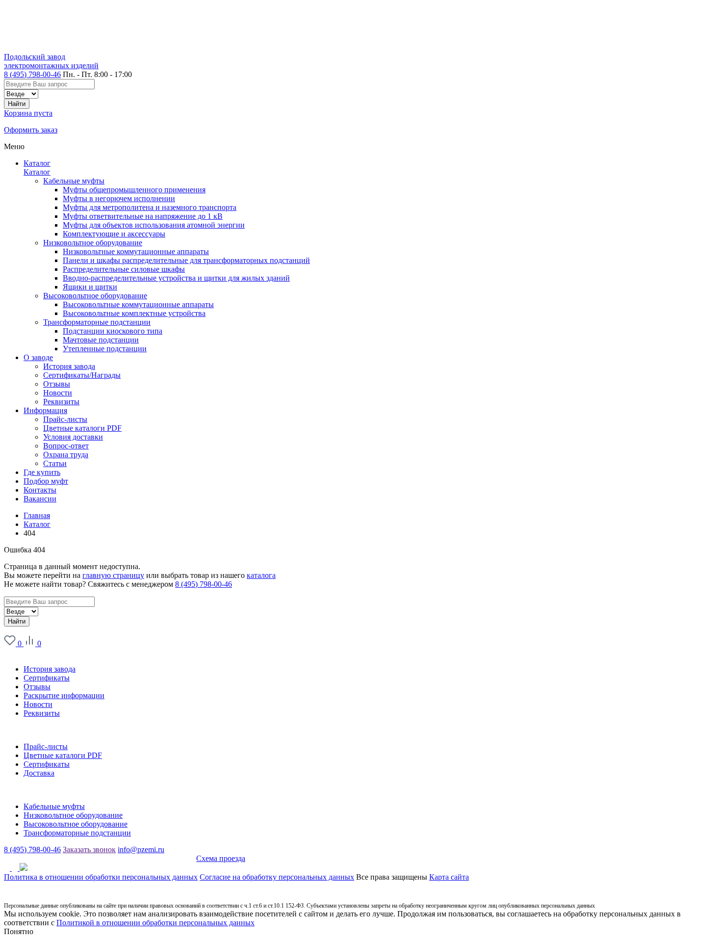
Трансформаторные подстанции (97, 322)
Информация (26, 730)
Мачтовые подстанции (101, 340)
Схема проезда (220, 858)
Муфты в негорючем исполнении (119, 198)
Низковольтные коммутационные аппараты (136, 251)
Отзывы (37, 686)
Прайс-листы (46, 746)
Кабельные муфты (73, 181)
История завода (50, 669)
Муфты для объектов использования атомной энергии (154, 225)
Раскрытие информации (64, 695)
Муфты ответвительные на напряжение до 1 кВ (143, 216)
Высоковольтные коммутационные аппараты (138, 304)
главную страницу (113, 575)
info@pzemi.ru (141, 849)
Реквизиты (42, 713)
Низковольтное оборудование (92, 242)
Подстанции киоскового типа (112, 331)
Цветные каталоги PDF (63, 755)
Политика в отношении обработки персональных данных (101, 877)
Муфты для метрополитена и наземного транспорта (149, 207)
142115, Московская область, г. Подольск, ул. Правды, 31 (100, 858)
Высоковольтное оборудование (95, 295)
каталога (261, 575)
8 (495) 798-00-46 (32, 74)
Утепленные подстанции (105, 348)
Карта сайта (449, 877)
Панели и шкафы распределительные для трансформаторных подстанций (186, 260)
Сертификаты (47, 678)
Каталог (37, 163)
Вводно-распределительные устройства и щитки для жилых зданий (176, 278)
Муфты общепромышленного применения (134, 189)
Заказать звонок (89, 849)
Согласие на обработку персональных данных (277, 877)
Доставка (39, 773)
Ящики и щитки (90, 287)
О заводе (18, 652)
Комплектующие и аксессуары (114, 234)
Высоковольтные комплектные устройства (134, 313)
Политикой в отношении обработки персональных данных (155, 922)
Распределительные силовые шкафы (124, 269)
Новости (38, 704)
